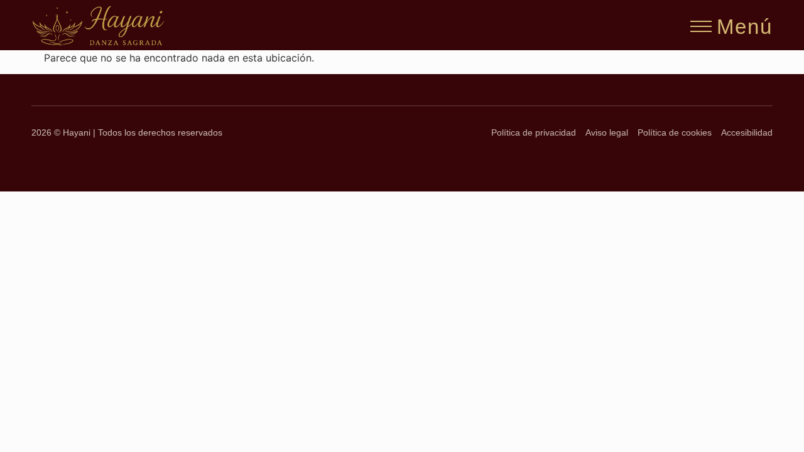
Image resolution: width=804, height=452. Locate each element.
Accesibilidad (747, 132)
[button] (701, 22)
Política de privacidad (533, 132)
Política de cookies (675, 132)
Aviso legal (606, 132)
